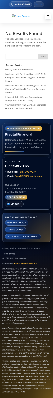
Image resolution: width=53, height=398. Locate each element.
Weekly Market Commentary (19, 69)
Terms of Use (15, 230)
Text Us (38, 4)
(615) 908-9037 (22, 4)
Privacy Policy (16, 223)
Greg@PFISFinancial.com (28, 176)
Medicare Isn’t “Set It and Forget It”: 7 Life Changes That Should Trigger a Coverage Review (25, 77)
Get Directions (16, 197)
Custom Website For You (25, 263)
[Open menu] (48, 16)
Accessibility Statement (23, 236)
